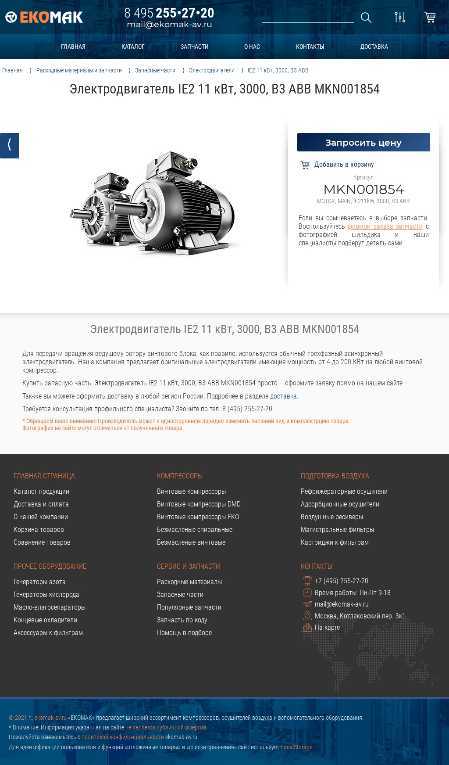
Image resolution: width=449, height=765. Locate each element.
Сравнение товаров (42, 542)
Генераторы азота (40, 582)
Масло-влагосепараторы (50, 607)
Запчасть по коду (182, 620)
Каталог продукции (41, 491)
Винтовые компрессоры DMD (199, 504)
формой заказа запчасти (385, 226)
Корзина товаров (39, 529)
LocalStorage (296, 747)
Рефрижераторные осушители (344, 491)
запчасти (195, 46)
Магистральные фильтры (337, 529)
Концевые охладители (45, 620)
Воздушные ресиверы (332, 517)
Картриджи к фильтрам (335, 542)
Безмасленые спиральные (194, 529)
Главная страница (44, 476)
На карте (327, 628)
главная (73, 46)
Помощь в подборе (184, 633)
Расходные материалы (189, 582)
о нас (252, 46)
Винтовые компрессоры (191, 491)
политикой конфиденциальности (123, 736)
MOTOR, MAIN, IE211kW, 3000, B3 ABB (363, 201)
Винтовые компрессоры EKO (198, 517)
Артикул (363, 177)
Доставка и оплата (41, 504)
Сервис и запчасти (188, 566)
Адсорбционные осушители (340, 504)
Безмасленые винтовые (191, 542)
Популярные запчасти (189, 607)
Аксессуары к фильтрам (48, 633)
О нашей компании (41, 517)
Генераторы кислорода (46, 594)
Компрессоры (180, 476)
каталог (133, 46)
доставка (374, 46)
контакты (310, 46)
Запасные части (180, 594)
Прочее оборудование (50, 566)
